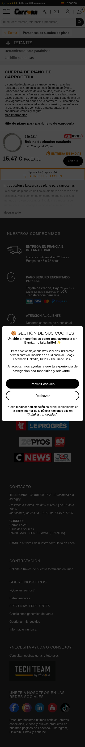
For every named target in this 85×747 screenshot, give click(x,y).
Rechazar (42, 396)
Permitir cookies (43, 384)
